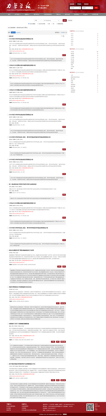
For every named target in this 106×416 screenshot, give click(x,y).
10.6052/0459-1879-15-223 (27, 211)
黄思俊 (26, 366)
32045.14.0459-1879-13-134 (18, 51)
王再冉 (15, 326)
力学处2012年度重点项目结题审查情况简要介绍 (22, 90)
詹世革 (10, 41)
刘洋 (14, 289)
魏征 (10, 326)
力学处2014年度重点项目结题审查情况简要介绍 (22, 203)
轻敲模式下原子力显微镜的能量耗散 (19, 323)
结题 (72, 80)
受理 (72, 82)
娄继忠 (13, 186)
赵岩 (17, 252)
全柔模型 (73, 90)
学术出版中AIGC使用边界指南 (29, 410)
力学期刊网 (95, 14)
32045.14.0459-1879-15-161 (18, 170)
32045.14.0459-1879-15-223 (18, 213)
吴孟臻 (10, 289)
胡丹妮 (10, 252)
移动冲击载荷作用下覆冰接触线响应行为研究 (21, 250)
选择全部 (11, 36)
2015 (72, 35)
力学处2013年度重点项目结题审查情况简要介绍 (22, 65)
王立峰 (17, 41)
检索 (65, 20)
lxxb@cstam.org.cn (51, 410)
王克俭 (19, 326)
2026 (72, 41)
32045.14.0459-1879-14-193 (18, 75)
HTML (59, 266)
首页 (9, 14)
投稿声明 (8, 410)
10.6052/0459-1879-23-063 (28, 374)
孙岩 (13, 326)
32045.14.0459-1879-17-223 (18, 337)
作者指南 (24, 408)
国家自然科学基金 (75, 77)
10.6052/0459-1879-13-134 (27, 49)
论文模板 (8, 408)
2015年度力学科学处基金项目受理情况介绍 (21, 159)
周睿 (20, 366)
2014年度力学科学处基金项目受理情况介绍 (21, 114)
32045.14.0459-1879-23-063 (18, 376)
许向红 (21, 41)
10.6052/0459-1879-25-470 (27, 260)
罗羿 (14, 366)
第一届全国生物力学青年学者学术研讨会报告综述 (22, 184)
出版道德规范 (25, 406)
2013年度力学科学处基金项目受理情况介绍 (21, 39)
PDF (64, 55)
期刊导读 (36, 14)
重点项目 (73, 79)
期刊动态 (67, 14)
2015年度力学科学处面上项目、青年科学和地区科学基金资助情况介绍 (28, 227)
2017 (72, 43)
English (85, 14)
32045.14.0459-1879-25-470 (18, 262)
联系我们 (76, 14)
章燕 (10, 186)
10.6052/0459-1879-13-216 (27, 98)
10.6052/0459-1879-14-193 (27, 73)
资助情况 (73, 84)
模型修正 (73, 92)
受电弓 (72, 88)
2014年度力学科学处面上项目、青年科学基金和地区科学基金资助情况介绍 (29, 137)
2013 (72, 37)
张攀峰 (14, 41)
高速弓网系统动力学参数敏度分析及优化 (20, 287)
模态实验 (73, 86)
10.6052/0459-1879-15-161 (27, 168)
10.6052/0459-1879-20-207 (26, 297)
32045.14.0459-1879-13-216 (18, 100)
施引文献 (63, 303)
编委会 (27, 14)
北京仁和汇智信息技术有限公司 (51, 414)
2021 (72, 45)
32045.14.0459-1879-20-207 (18, 299)
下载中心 (58, 14)
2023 (72, 39)
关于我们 (17, 14)
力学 (72, 75)
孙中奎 (21, 162)
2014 (72, 33)
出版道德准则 (48, 14)
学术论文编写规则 (10, 406)
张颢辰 (16, 366)
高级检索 (86, 4)
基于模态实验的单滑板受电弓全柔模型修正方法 (22, 364)
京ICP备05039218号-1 (69, 404)
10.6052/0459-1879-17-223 (28, 335)
